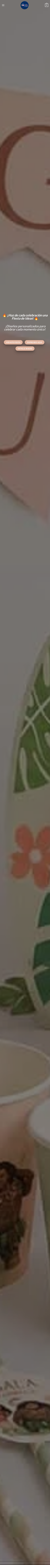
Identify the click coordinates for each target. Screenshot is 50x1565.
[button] (3, 5)
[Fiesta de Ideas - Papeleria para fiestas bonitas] (25, 5)
